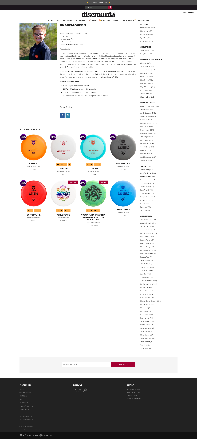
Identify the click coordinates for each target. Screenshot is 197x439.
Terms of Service (24, 413)
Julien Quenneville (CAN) (148, 281)
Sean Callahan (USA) (147, 328)
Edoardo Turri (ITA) (146, 257)
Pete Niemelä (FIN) (146, 318)
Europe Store (128, 20)
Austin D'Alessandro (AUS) (149, 116)
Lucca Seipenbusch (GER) (148, 298)
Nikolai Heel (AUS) (146, 200)
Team (108, 20)
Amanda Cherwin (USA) (148, 223)
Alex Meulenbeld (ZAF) (148, 220)
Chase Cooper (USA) (147, 243)
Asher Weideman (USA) (148, 173)
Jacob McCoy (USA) (146, 260)
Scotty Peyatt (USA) (146, 325)
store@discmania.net (134, 389)
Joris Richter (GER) (146, 271)
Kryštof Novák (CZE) (147, 143)
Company (115, 20)
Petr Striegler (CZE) (146, 154)
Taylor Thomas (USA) (147, 342)
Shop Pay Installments (26, 416)
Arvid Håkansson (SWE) (148, 113)
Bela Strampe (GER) (147, 237)
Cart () (191, 12)
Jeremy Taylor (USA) (147, 187)
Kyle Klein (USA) (145, 38)
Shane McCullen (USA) (147, 97)
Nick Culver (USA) (146, 90)
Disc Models (67, 20)
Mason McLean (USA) (147, 83)
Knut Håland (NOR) (146, 140)
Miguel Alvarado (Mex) (147, 87)
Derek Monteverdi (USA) (148, 254)
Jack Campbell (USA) (147, 183)
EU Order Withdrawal (26, 420)
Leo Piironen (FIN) (146, 287)
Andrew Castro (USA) (147, 226)
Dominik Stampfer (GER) (148, 123)
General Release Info (26, 406)
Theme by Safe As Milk (25, 429)
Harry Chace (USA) (146, 54)
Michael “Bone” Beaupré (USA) (150, 301)
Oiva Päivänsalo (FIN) (147, 147)
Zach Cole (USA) (145, 348)
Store (57, 20)
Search (21, 389)
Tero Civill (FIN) (145, 345)
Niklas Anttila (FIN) (146, 41)
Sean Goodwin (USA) (147, 332)
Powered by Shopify (38, 429)
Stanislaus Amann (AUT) (148, 157)
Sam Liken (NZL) (145, 210)
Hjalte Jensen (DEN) (147, 130)
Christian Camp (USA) (147, 247)
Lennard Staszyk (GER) (148, 291)
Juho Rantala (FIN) (146, 277)
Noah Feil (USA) (145, 204)
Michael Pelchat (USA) (147, 304)
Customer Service (25, 393)
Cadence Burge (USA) (147, 28)
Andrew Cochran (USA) (147, 70)
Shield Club (80, 20)
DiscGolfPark (143, 20)
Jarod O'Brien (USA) (147, 267)
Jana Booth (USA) (146, 264)
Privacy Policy (23, 403)
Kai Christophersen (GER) (148, 284)
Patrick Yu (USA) (145, 207)
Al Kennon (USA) (145, 63)
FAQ (20, 399)
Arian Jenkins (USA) (146, 170)
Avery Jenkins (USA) (147, 50)
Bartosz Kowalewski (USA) (148, 233)
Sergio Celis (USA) (146, 94)
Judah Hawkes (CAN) (147, 193)
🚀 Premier (93, 20)
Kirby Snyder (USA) (146, 80)
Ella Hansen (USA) (146, 31)
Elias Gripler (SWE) (146, 127)
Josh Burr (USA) (145, 274)
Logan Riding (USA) (146, 294)
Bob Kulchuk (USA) (146, 73)
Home (50, 20)
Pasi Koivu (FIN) (145, 150)
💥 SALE (101, 20)
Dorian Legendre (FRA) (147, 180)
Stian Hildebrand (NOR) (148, 338)
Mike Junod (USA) (146, 308)
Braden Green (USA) (147, 176)
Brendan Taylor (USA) (147, 240)
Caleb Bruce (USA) (146, 77)
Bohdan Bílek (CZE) (146, 120)
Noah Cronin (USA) (146, 315)
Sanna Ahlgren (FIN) (147, 321)
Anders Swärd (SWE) (147, 110)
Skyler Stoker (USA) (146, 335)
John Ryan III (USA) (146, 190)
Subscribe (122, 364)
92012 (69, 42)
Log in (184, 12)
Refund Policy (24, 409)
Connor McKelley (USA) (148, 250)
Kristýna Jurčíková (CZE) (148, 197)
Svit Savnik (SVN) (146, 160)
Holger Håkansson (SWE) (148, 133)
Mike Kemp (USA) (146, 311)
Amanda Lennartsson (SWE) (149, 106)
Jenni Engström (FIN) (147, 137)
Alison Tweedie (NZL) (147, 66)
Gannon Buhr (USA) (146, 34)
